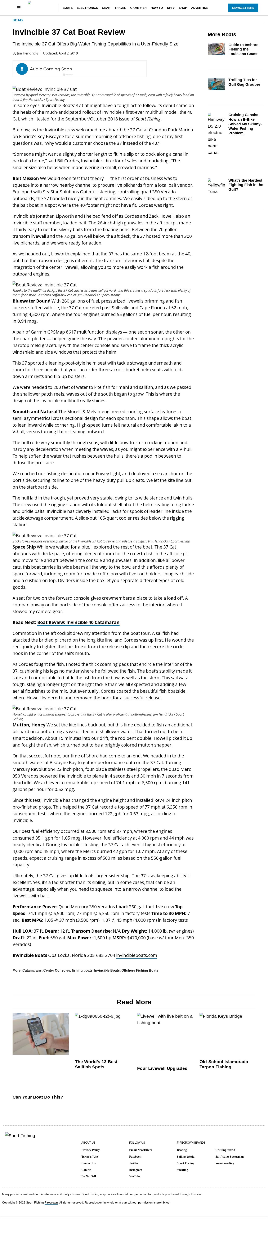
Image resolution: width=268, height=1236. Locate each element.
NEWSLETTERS (243, 7)
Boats (68, 7)
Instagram (135, 1169)
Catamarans (32, 970)
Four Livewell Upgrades (162, 1068)
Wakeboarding (224, 1163)
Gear (106, 7)
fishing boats (82, 970)
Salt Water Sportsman (229, 1156)
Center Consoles (56, 970)
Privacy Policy (90, 1150)
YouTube (134, 1176)
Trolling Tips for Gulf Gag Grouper (244, 82)
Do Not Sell (88, 1176)
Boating (182, 1150)
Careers (86, 1169)
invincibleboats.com (136, 955)
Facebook (135, 1156)
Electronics (87, 7)
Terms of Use (89, 1156)
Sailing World (186, 1156)
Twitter (133, 1163)
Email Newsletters (140, 1150)
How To (157, 7)
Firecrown (51, 1202)
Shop (183, 7)
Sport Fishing (185, 1163)
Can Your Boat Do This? (38, 1097)
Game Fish (138, 7)
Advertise (199, 7)
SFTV (171, 7)
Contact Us (88, 1163)
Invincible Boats (107, 970)
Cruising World (225, 1150)
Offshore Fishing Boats (139, 970)
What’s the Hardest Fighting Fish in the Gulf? (245, 185)
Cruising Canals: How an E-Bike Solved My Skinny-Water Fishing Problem (245, 124)
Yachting (182, 1169)
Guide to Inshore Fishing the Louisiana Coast (243, 49)
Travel (120, 7)
